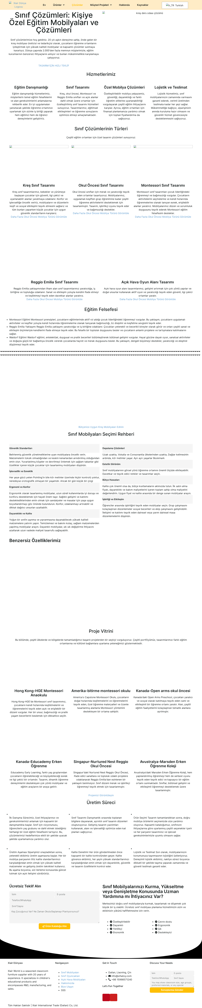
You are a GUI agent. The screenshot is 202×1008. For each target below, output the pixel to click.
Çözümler (77, 4)
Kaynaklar (142, 4)
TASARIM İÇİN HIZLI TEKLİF (53, 65)
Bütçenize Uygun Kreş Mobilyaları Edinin (101, 426)
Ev (44, 4)
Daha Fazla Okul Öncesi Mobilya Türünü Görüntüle (39, 216)
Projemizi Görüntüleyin (101, 795)
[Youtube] (113, 997)
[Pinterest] (106, 997)
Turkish (178, 5)
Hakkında (124, 4)
